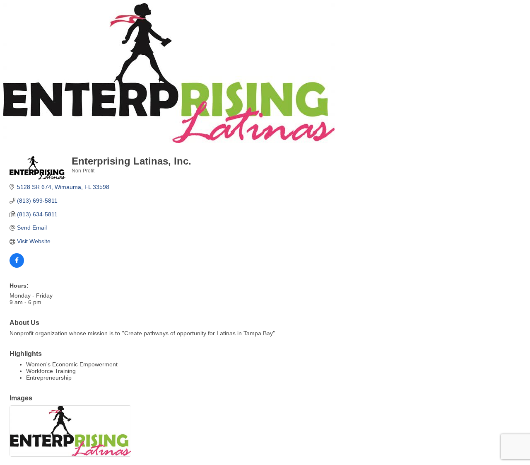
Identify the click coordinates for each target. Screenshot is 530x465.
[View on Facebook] (17, 265)
